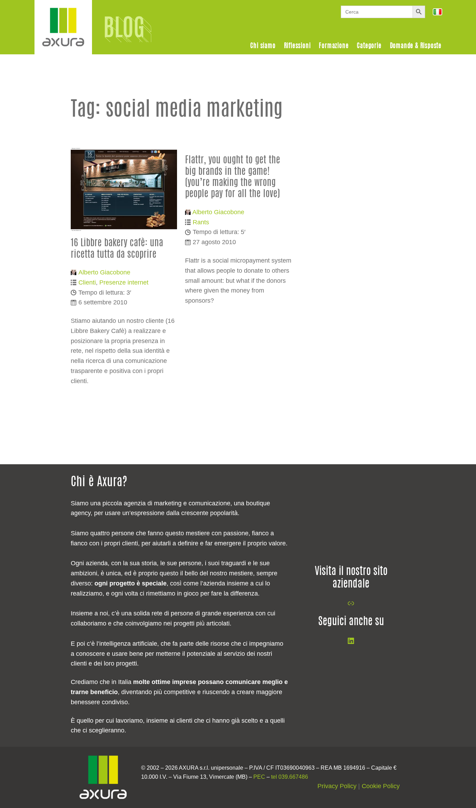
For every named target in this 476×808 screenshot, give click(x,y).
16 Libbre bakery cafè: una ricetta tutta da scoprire (117, 249)
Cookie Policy (381, 786)
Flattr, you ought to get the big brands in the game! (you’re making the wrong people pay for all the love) (232, 177)
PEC (259, 777)
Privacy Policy (336, 786)
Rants (201, 222)
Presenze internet (123, 282)
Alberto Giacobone (104, 272)
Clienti (87, 282)
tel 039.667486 (289, 777)
